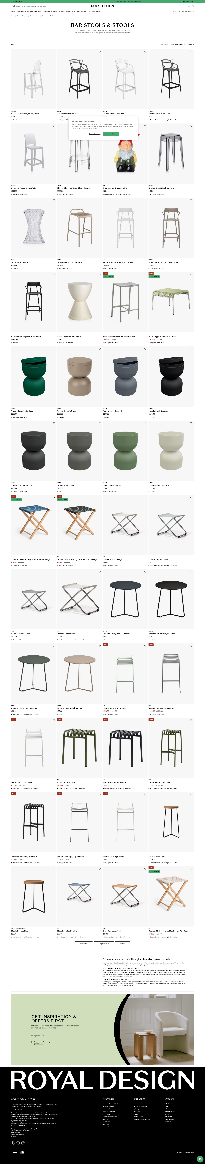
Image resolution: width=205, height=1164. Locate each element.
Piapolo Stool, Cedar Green (22, 411)
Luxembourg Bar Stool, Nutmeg (70, 262)
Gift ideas (168, 1109)
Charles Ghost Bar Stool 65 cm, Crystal (73, 188)
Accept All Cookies (111, 134)
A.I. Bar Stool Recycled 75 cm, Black (26, 337)
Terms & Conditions (108, 1111)
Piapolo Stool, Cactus (112, 485)
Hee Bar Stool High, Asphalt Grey (70, 857)
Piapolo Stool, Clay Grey (159, 485)
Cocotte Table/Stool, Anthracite (116, 634)
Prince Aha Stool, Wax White (69, 337)
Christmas (168, 1121)
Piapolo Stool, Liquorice (158, 411)
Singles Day (168, 1114)
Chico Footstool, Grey (20, 634)
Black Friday (168, 1116)
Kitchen (136, 1114)
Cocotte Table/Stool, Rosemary (24, 708)
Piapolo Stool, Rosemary (67, 485)
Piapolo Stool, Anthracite (21, 485)
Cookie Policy (106, 1121)
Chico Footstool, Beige (112, 560)
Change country (16, 1109)
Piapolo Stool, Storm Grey (113, 411)
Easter (166, 1106)
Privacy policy (106, 1114)
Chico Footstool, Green (158, 560)
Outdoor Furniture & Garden (142, 1119)
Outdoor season (170, 1111)
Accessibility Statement (109, 1127)
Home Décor (137, 1111)
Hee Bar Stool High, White (113, 857)
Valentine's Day (169, 1104)
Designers (105, 1124)
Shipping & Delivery (108, 1106)
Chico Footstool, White (66, 634)
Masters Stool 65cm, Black (68, 114)
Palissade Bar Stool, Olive (159, 782)
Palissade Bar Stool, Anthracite (24, 857)
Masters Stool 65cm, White (114, 114)
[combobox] (188, 1)
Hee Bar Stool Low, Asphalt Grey (162, 708)
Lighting (136, 1109)
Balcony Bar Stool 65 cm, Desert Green (119, 337)
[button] (188, 1)
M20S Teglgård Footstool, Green (162, 337)
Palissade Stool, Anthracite (114, 782)
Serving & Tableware (140, 1106)
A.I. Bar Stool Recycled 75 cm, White (118, 262)
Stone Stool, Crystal (19, 262)
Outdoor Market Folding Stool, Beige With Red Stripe (168, 931)
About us (105, 1119)
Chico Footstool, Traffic (67, 931)
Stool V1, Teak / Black (157, 857)
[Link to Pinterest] (13, 1143)
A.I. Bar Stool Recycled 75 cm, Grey (163, 262)
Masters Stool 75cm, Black (160, 114)
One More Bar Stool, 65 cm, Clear (25, 114)
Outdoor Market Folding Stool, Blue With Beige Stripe (30, 560)
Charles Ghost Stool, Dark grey (162, 188)
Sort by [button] (190, 44)
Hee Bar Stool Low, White (21, 782)
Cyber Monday (169, 1119)
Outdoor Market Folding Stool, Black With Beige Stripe (77, 560)
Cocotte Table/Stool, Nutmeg (69, 708)
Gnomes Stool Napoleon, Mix (115, 188)
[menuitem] (13, 11)
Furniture (136, 1104)
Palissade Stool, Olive (66, 782)
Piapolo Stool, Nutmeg (66, 411)
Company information (109, 1116)
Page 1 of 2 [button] (103, 944)
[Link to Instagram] (23, 1143)
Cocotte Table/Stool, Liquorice (162, 634)
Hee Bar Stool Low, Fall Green (115, 708)
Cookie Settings (94, 134)
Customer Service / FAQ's (110, 1104)
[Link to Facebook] (18, 1143)
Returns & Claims (107, 1109)
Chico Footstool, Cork (112, 931)
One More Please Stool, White (23, 188)
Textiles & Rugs (138, 1116)
